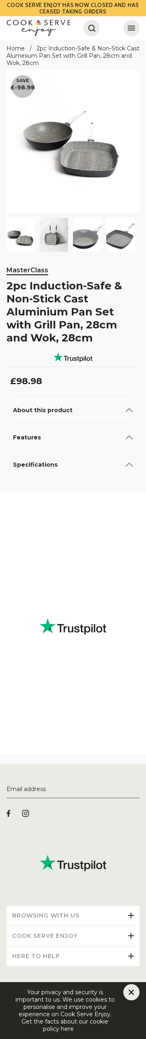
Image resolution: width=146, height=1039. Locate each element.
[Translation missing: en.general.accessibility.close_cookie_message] (131, 992)
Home (15, 48)
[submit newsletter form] (136, 789)
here (80, 1028)
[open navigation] (131, 28)
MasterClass (27, 270)
